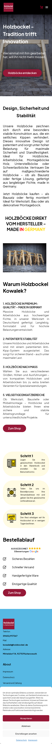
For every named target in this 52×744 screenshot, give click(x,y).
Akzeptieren (26, 718)
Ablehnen (26, 726)
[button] (26, 550)
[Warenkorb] (41, 7)
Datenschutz (21, 740)
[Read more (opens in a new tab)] (26, 634)
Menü (46, 7)
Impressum (32, 740)
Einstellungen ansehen (26, 733)
